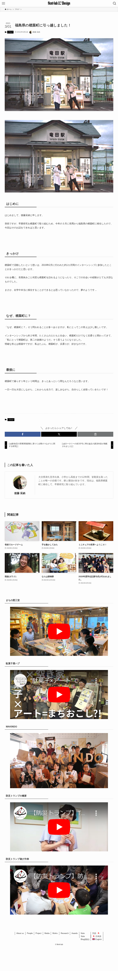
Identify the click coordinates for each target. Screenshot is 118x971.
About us (20, 933)
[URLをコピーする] (95, 434)
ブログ (10, 32)
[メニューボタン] (3, 3)
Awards (75, 933)
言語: (94, 933)
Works (55, 933)
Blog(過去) (85, 939)
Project (38, 933)
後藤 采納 (19, 493)
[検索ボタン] (114, 3)
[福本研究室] (59, 3)
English (98, 939)
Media (47, 933)
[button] (23, 434)
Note (83, 933)
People (30, 933)
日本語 (98, 936)
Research (65, 933)
